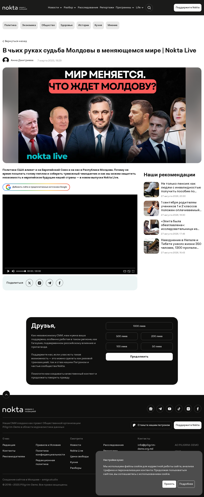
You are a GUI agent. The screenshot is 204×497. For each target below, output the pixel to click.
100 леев (121, 346)
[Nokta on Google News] (150, 409)
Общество (48, 25)
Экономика (29, 25)
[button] (149, 7)
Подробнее (186, 484)
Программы (123, 7)
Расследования (88, 7)
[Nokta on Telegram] (160, 409)
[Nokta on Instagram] (188, 409)
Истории (83, 25)
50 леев (157, 346)
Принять (169, 484)
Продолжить (139, 356)
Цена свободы (79, 456)
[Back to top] (6, 394)
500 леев (121, 336)
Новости (53, 7)
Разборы (75, 468)
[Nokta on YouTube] (169, 409)
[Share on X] (29, 283)
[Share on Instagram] (39, 283)
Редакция (9, 445)
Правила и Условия (48, 445)
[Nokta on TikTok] (179, 409)
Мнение (112, 25)
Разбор (68, 7)
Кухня (98, 25)
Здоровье (67, 25)
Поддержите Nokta (188, 7)
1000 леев (139, 326)
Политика (10, 25)
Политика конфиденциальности (50, 453)
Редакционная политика (45, 462)
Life (138, 7)
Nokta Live (76, 451)
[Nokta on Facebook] (197, 409)
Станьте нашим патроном (154, 425)
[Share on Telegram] (49, 283)
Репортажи (107, 7)
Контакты (9, 451)
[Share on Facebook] (59, 283)
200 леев (157, 336)
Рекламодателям (14, 456)
